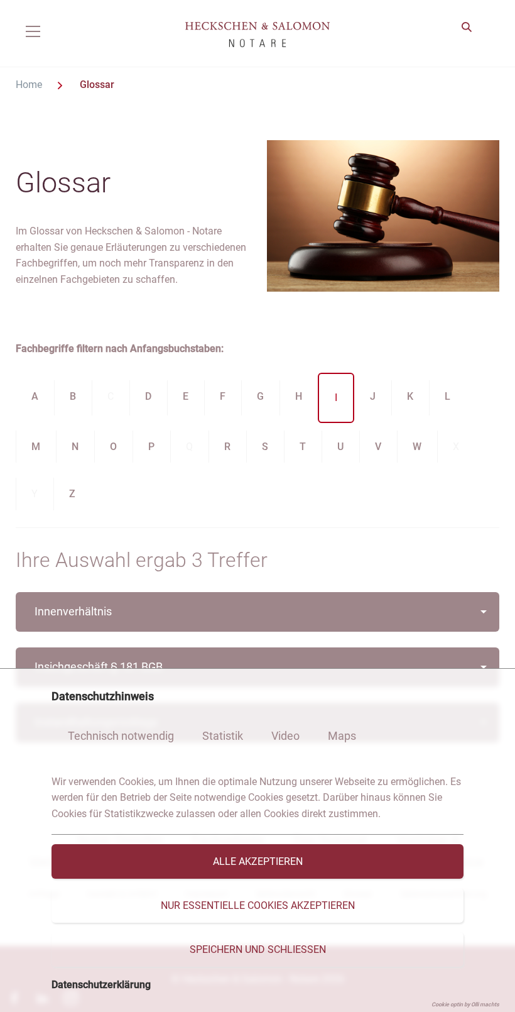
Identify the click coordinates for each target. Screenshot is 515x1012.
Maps (342, 736)
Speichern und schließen (258, 949)
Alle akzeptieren (258, 861)
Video (285, 736)
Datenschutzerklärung (101, 985)
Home (30, 85)
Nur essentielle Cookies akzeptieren (258, 905)
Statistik (222, 736)
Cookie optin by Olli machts (465, 1004)
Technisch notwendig (121, 736)
